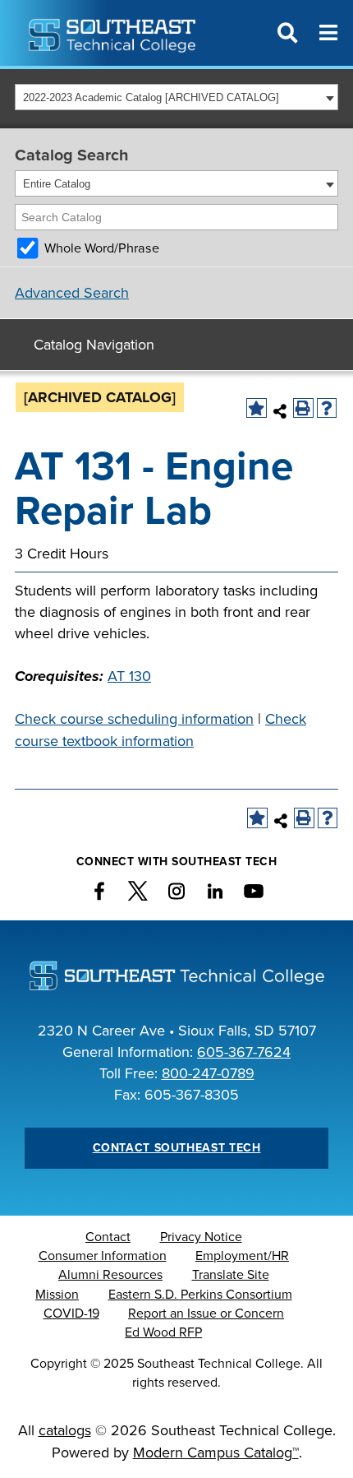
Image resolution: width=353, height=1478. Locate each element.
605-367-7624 (244, 1052)
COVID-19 (71, 1313)
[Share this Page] (280, 411)
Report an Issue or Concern (206, 1313)
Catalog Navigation (94, 345)
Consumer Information (103, 1256)
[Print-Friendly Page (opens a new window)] (303, 408)
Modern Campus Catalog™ (216, 1452)
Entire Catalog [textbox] (56, 184)
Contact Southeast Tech (177, 1148)
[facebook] (99, 890)
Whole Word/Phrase (101, 248)
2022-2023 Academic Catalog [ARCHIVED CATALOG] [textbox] (151, 97)
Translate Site (230, 1275)
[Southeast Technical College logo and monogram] (114, 33)
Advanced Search (72, 293)
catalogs (65, 1430)
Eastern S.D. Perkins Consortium (200, 1294)
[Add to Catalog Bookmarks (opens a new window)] (256, 408)
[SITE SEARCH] (287, 33)
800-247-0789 (208, 1073)
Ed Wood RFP (163, 1332)
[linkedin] (215, 890)
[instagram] (176, 890)
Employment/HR (242, 1256)
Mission (57, 1294)
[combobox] (176, 97)
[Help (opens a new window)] (327, 408)
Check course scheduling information (134, 719)
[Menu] (328, 33)
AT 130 (129, 676)
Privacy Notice (201, 1237)
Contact (108, 1237)
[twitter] (138, 890)
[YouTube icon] (253, 890)
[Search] (326, 217)
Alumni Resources (110, 1275)
